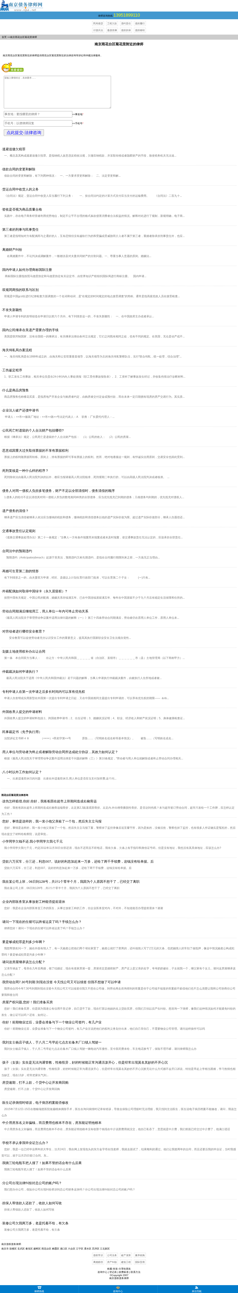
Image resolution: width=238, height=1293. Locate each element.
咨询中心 (102, 1272)
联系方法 (135, 1272)
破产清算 (126, 1255)
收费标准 (124, 1272)
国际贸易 (140, 1262)
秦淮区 (29, 1248)
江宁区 (79, 1248)
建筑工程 (126, 1262)
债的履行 (140, 23)
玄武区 (21, 1248)
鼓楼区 (13, 1248)
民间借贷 (98, 23)
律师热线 (39, 1291)
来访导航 (197, 1291)
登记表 (113, 1272)
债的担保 (126, 30)
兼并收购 (140, 1255)
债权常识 (98, 1255)
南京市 (5, 1248)
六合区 (71, 1248)
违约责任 (126, 23)
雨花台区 (46, 1248)
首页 (4, 37)
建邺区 (37, 1248)
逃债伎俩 (112, 30)
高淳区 (95, 1248)
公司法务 (112, 1255)
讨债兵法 (98, 30)
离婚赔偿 (98, 1262)
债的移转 (140, 30)
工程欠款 (112, 23)
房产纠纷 (112, 1262)
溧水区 (87, 1248)
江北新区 (105, 1248)
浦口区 (63, 1248)
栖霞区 (55, 1248)
